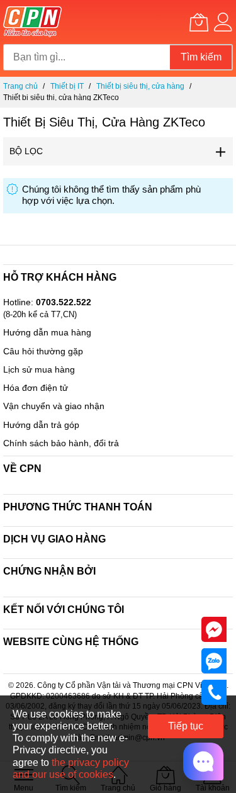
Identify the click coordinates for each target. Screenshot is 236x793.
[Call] (214, 692)
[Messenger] (214, 629)
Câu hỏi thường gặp (43, 351)
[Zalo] (214, 660)
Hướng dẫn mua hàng (47, 332)
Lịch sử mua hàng (39, 369)
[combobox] (86, 57)
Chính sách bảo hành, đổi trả (61, 443)
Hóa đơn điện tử (35, 388)
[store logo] (32, 22)
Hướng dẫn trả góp (41, 425)
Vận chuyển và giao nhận (53, 406)
